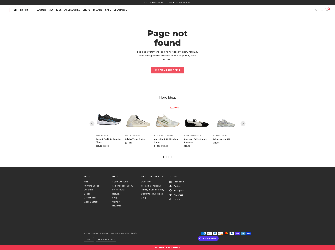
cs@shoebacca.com (122, 186)
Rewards (116, 205)
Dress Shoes (90, 197)
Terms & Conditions (151, 186)
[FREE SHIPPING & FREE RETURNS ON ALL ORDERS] (167, 2)
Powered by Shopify (128, 233)
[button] (167, 247)
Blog (143, 197)
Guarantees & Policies (152, 194)
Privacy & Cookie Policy (152, 189)
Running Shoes (91, 186)
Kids (86, 181)
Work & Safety (91, 202)
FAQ (114, 197)
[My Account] (321, 10)
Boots (87, 194)
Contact (116, 202)
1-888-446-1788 (120, 181)
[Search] (316, 10)
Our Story (146, 181)
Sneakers (88, 189)
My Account (118, 189)
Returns (116, 194)
